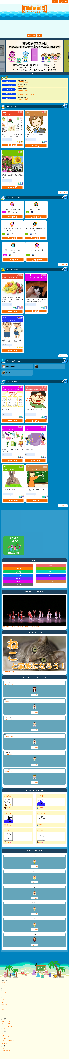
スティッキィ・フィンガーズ (10, 825)
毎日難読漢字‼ (21, 86)
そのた (18, 581)
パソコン (50, 578)
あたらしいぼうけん (7, 1026)
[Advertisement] (34, 521)
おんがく (18, 572)
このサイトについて (7, 1048)
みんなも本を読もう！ (23, 99)
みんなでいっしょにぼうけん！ (26, 94)
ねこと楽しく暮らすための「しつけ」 (10, 684)
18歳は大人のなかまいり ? (10, 701)
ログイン (55, 2)
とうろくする (63, 2)
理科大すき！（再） (23, 90)
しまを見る (35, 695)
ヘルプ (39, 35)
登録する (4, 985)
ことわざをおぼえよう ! (10, 736)
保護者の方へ (32, 35)
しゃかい (50, 565)
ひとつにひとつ (41, 813)
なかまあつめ (8, 754)
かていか (18, 575)
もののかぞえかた (8, 830)
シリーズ (18, 584)
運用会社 (4, 1043)
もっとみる (64, 101)
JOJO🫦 (40, 808)
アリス (8, 808)
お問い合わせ (5, 1036)
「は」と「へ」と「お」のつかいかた (10, 719)
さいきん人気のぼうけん (8, 1023)
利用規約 (4, 1038)
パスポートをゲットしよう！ (10, 771)
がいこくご (18, 578)
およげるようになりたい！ (8, 813)
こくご (18, 565)
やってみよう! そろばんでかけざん (41, 830)
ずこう (51, 572)
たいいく (50, 575)
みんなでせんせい (6, 1050)
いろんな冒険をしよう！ (24, 82)
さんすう (18, 568)
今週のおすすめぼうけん (8, 1021)
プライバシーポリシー (8, 1040)
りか (50, 568)
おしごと (50, 581)
